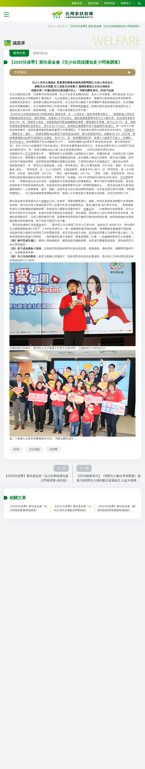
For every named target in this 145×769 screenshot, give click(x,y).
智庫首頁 (77, 3)
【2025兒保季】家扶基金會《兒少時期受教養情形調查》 (28, 508)
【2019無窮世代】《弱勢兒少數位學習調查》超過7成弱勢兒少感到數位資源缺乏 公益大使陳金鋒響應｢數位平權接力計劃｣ (108, 478)
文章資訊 (20, 72)
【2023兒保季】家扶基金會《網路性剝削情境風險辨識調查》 (116, 508)
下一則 (84, 468)
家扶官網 (93, 3)
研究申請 (109, 3)
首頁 (50, 26)
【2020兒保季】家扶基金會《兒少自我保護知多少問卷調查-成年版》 (37, 478)
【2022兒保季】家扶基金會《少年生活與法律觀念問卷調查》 (72, 508)
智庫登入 (126, 3)
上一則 (61, 468)
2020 (16, 449)
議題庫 (61, 26)
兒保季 (53, 449)
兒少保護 (34, 449)
